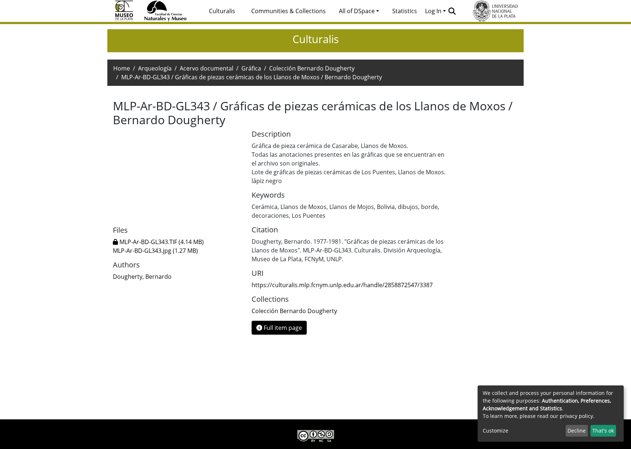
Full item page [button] (282, 328)
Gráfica (251, 68)
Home (121, 68)
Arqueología (155, 68)
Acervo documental (206, 68)
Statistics (404, 11)
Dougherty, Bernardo (142, 277)
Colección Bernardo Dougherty (312, 68)
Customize (495, 430)
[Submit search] (452, 11)
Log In (433, 11)
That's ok (603, 430)
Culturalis (222, 11)
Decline (576, 430)
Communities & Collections (288, 11)
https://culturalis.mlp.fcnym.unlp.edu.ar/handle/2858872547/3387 (342, 285)
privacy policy (576, 415)
